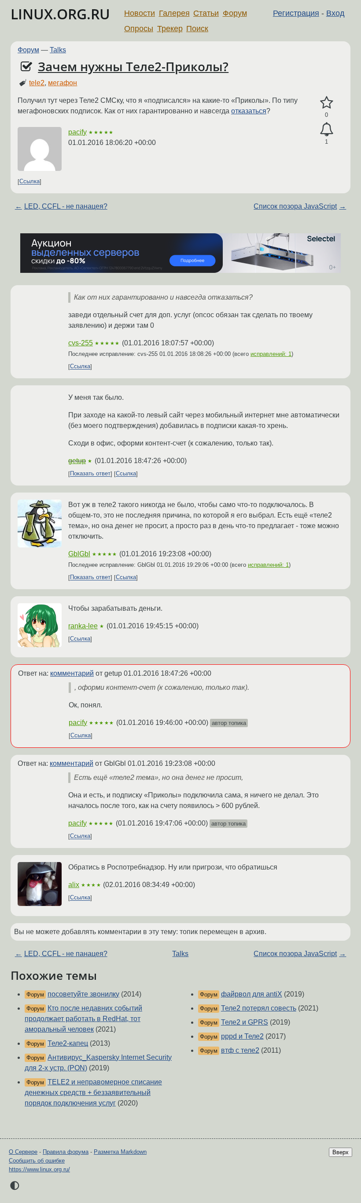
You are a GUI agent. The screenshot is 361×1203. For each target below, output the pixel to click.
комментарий (72, 673)
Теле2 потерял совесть (258, 1008)
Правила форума (65, 1152)
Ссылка (29, 181)
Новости (139, 13)
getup (77, 460)
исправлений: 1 (270, 354)
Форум (235, 13)
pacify (77, 132)
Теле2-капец (68, 1043)
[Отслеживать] (326, 130)
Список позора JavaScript (295, 206)
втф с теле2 (240, 1050)
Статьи (206, 13)
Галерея (174, 13)
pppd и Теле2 (242, 1036)
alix (73, 884)
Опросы (138, 28)
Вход (335, 13)
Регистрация (296, 13)
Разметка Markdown (120, 1152)
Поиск (197, 28)
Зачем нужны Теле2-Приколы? (133, 66)
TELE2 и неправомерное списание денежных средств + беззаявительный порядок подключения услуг (93, 1092)
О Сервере (23, 1152)
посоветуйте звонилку (83, 994)
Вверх (340, 1152)
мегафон (62, 83)
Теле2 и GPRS (244, 1022)
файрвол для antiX (251, 994)
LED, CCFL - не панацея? (65, 206)
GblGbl (79, 554)
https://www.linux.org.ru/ (39, 1169)
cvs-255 (80, 343)
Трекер (170, 28)
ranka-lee (83, 626)
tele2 (36, 83)
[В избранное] (326, 103)
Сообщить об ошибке (37, 1160)
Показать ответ (90, 474)
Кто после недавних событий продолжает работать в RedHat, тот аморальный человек (83, 1018)
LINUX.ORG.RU (60, 13)
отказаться (248, 111)
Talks (58, 50)
